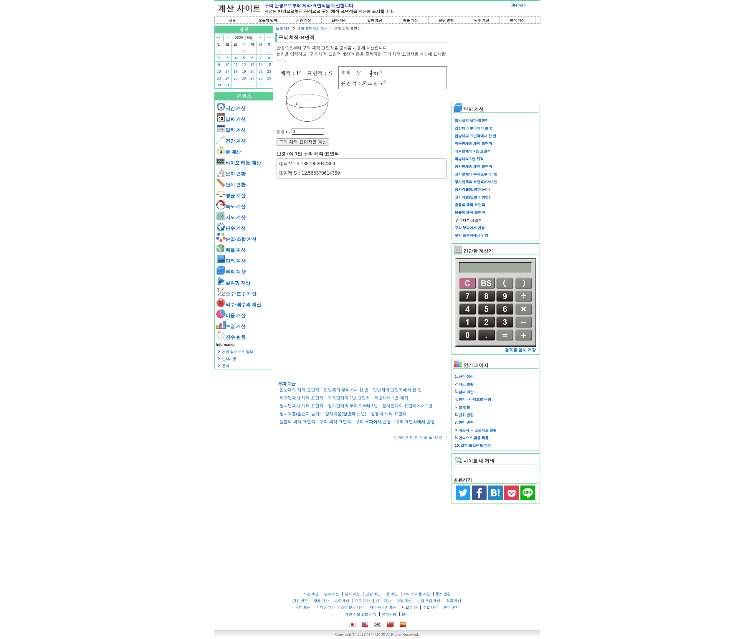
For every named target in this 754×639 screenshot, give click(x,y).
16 (219, 72)
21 (261, 72)
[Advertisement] (243, 401)
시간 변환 (466, 384)
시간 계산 (303, 20)
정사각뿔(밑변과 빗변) (345, 413)
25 (236, 78)
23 (219, 78)
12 (244, 65)
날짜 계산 (339, 20)
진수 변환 (236, 337)
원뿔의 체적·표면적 (297, 421)
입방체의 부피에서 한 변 (346, 389)
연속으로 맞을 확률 (474, 438)
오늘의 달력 (268, 20)
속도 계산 (236, 206)
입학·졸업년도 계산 (476, 445)
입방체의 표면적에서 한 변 (397, 389)
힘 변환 (464, 407)
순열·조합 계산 (241, 239)
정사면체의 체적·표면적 (301, 405)
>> (269, 38)
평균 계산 (236, 195)
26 (219, 51)
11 (236, 65)
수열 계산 (236, 326)
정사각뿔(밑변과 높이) (300, 413)
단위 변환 (446, 20)
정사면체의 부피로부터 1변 (353, 405)
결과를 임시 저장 (520, 349)
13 (252, 65)
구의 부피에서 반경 (373, 421)
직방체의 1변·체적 (391, 397)
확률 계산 (410, 20)
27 (227, 51)
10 (227, 65)
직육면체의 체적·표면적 (301, 397)
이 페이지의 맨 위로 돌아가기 (418, 437)
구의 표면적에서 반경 (415, 421)
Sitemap (518, 5)
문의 (225, 366)
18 (236, 72)
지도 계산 (236, 217)
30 (252, 51)
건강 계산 (236, 140)
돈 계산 (233, 151)
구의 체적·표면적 (335, 421)
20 (252, 72)
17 (227, 72)
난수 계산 (481, 20)
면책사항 (229, 359)
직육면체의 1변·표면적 (349, 397)
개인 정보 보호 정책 (237, 352)
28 (236, 51)
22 (269, 72)
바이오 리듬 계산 (243, 162)
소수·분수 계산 (241, 293)
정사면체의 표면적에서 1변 (407, 405)
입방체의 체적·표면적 (299, 389)
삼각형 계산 (238, 282)
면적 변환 (466, 422)
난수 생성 (466, 376)
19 (244, 72)
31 (261, 51)
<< (219, 38)
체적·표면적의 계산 (312, 29)
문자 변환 (236, 173)
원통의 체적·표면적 (388, 413)
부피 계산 (236, 271)
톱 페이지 (283, 29)
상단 (232, 20)
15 (269, 65)
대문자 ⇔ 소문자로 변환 (478, 430)
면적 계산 (517, 20)
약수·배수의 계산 (243, 304)
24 (227, 78)
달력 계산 (374, 20)
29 (244, 51)
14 (261, 65)
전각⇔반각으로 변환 (475, 399)
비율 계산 (236, 315)
